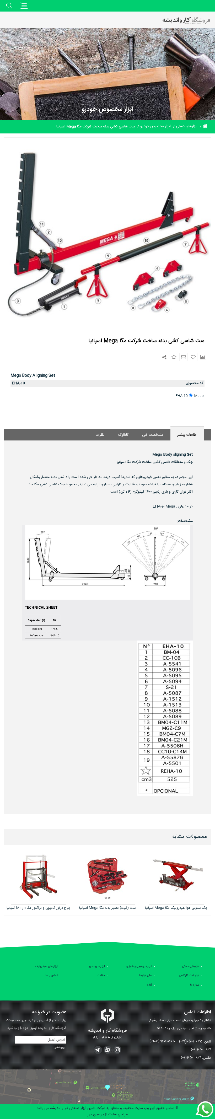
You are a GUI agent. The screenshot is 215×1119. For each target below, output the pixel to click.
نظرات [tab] (99, 435)
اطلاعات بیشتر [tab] (187, 435)
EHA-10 (182, 396)
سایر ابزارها (145, 975)
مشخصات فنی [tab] (152, 435)
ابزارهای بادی (97, 966)
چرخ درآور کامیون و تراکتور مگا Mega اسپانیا (39, 908)
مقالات (101, 975)
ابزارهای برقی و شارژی (139, 966)
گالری (149, 985)
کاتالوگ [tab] (123, 435)
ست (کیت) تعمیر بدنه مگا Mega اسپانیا (107, 908)
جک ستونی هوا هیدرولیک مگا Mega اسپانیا (176, 908)
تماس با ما (51, 975)
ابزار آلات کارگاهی (189, 975)
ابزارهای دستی (190, 966)
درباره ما (194, 985)
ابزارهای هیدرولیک (46, 966)
